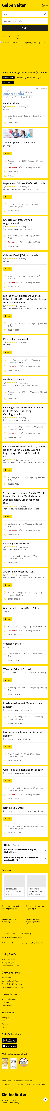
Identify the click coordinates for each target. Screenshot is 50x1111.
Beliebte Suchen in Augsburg (9, 920)
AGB (28, 1084)
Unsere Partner (9, 994)
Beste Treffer (8, 77)
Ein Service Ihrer (11, 1101)
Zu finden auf (8, 1012)
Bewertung (21, 77)
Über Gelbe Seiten (11, 972)
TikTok (4, 1027)
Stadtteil (7, 82)
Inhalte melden (39, 1084)
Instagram (6, 1017)
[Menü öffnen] (47, 5)
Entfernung (34, 77)
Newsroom (6, 978)
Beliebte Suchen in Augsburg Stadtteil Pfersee (33, 921)
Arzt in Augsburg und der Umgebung (10, 907)
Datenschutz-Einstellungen (12, 1084)
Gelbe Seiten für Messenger (13, 984)
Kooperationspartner (10, 999)
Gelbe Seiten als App (10, 981)
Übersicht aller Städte (10, 966)
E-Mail (9, 153)
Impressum (6, 1081)
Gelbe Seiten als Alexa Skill (12, 987)
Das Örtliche (7, 1006)
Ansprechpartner (8, 959)
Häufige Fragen (8, 962)
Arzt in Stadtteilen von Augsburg (35, 907)
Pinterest (5, 1024)
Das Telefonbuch (8, 1002)
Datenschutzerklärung (23, 1081)
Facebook (6, 1021)
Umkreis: (7, 37)
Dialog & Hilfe (9, 954)
